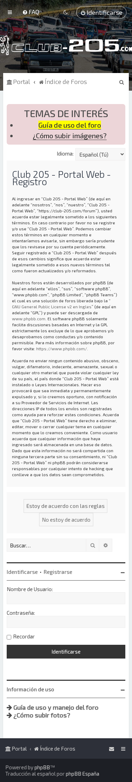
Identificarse (22, 572)
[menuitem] (30, 11)
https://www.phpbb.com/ (61, 348)
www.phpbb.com (28, 318)
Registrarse (58, 572)
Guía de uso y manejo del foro (56, 707)
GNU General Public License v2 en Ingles (52, 306)
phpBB (42, 767)
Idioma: (65, 153)
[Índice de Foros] (66, 45)
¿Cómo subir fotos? (41, 715)
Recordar (24, 636)
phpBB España (82, 773)
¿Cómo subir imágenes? (70, 136)
